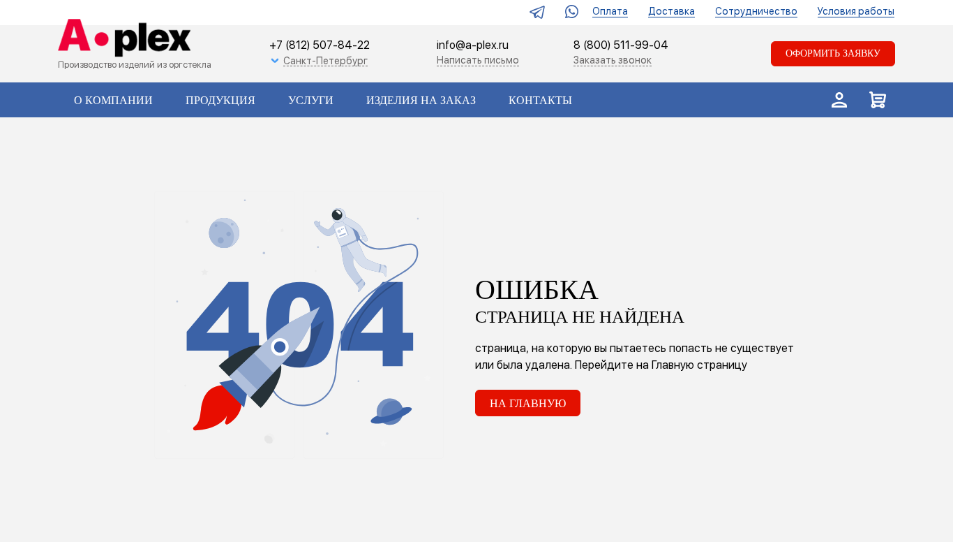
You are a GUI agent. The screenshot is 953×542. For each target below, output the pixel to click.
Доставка (671, 11)
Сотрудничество (756, 11)
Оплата (610, 11)
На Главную (528, 403)
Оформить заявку (833, 53)
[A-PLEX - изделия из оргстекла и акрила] (121, 39)
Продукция (220, 100)
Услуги (310, 100)
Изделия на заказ (421, 100)
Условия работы (856, 11)
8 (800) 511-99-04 (620, 46)
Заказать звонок (612, 60)
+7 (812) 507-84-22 (319, 45)
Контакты (540, 100)
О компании (113, 100)
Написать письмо (478, 60)
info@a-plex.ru (473, 45)
